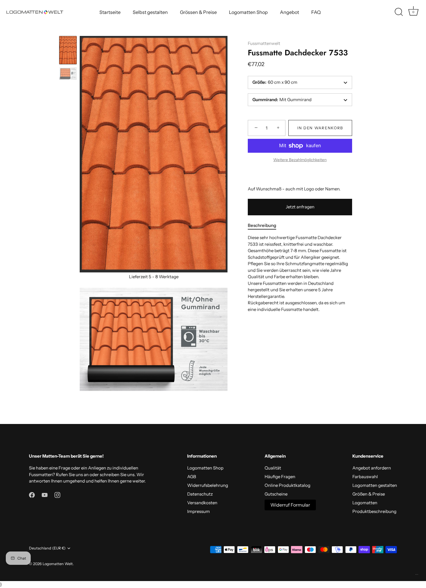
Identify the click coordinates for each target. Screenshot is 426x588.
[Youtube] (45, 494)
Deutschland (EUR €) (47, 548)
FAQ (316, 12)
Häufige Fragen (280, 476)
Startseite (110, 12)
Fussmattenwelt (264, 43)
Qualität (273, 468)
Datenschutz (200, 494)
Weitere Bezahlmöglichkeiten (300, 160)
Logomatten (364, 502)
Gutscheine (276, 494)
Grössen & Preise (198, 12)
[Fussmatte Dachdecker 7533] (68, 50)
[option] (68, 51)
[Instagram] (57, 494)
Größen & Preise (368, 494)
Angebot (289, 12)
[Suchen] (398, 12)
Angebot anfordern (371, 468)
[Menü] (416, 575)
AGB (191, 476)
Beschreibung (262, 225)
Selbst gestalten (150, 12)
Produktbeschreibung (374, 511)
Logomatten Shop (248, 12)
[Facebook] (32, 494)
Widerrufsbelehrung (207, 485)
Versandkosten (202, 502)
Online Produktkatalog (287, 485)
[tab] (265, 225)
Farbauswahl (365, 476)
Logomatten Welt (58, 564)
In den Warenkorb (320, 128)
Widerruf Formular (290, 505)
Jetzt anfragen (300, 207)
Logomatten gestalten (374, 485)
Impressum (198, 511)
